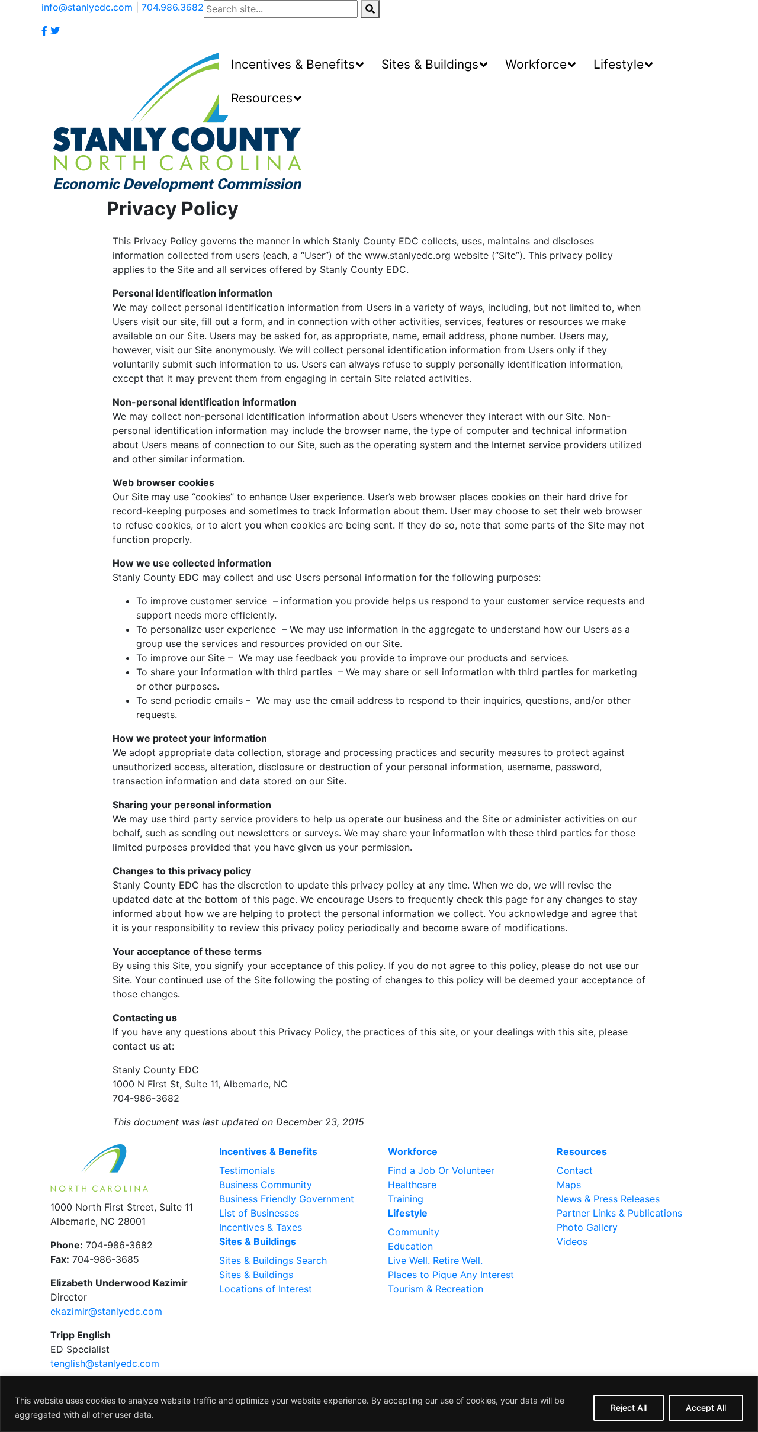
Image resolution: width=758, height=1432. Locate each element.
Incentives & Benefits (268, 1151)
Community (413, 1232)
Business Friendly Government (286, 1199)
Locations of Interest (265, 1289)
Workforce (413, 1151)
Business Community (265, 1184)
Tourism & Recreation (435, 1289)
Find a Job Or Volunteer (441, 1170)
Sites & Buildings (257, 1241)
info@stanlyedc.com (87, 7)
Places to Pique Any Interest (451, 1274)
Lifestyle (408, 1213)
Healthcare (412, 1184)
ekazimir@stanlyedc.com (106, 1311)
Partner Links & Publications (619, 1213)
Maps (569, 1184)
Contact (575, 1170)
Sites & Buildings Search (273, 1260)
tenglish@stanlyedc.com (104, 1363)
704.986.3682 (173, 7)
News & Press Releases (608, 1199)
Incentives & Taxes (260, 1227)
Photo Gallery (587, 1227)
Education (410, 1246)
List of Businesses (259, 1213)
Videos (572, 1241)
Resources (582, 1151)
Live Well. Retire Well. (435, 1260)
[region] (379, 1404)
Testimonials (247, 1170)
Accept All (706, 1407)
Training (405, 1199)
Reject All (629, 1407)
